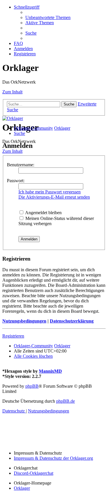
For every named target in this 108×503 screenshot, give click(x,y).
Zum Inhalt (12, 91)
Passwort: (15, 180)
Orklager (22, 488)
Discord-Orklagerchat (33, 473)
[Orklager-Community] (12, 118)
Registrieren (13, 336)
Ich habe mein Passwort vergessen (49, 191)
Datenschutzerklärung (72, 321)
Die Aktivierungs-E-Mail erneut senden (54, 197)
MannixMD (50, 371)
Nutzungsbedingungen (24, 321)
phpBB (32, 386)
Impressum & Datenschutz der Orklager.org (53, 458)
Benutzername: (20, 164)
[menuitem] (48, 17)
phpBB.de (65, 401)
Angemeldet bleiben (43, 212)
